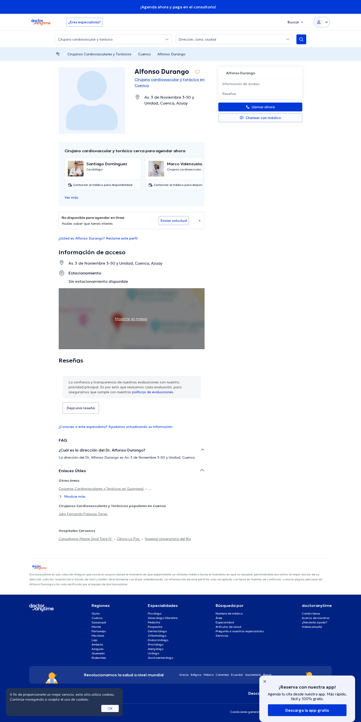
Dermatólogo (157, 631)
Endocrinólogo (158, 640)
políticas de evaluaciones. (153, 392)
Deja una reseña (81, 408)
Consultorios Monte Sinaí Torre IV (85, 539)
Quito (96, 613)
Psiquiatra (155, 627)
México (209, 675)
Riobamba (99, 658)
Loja (94, 640)
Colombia (222, 675)
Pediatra (154, 622)
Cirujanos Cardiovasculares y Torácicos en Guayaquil (101, 488)
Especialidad (225, 622)
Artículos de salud (228, 627)
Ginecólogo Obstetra (163, 618)
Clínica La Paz (128, 539)
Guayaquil (99, 622)
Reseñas (229, 93)
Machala (98, 635)
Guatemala (253, 675)
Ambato (97, 644)
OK (110, 708)
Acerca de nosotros (316, 618)
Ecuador (237, 675)
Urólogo (153, 653)
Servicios (222, 635)
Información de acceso (241, 84)
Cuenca (144, 54)
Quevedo (98, 653)
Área (219, 618)
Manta (96, 627)
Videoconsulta (312, 627)
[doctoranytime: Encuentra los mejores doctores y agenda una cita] (58, 54)
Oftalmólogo (157, 635)
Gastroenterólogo (160, 658)
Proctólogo (155, 644)
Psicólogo (154, 613)
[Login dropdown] (322, 22)
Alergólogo (155, 649)
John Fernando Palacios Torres (83, 514)
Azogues (98, 649)
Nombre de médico (229, 613)
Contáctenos (311, 613)
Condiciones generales (246, 712)
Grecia (184, 675)
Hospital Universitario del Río (168, 539)
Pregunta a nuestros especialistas (240, 631)
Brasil (267, 675)
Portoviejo (99, 631)
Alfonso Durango (171, 54)
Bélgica (196, 675)
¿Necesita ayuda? (314, 622)
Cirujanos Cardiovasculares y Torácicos (99, 54)
